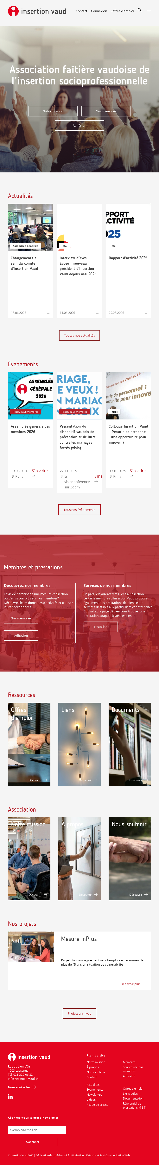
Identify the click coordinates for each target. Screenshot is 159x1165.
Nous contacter (19, 1087)
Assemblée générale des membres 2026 (30, 429)
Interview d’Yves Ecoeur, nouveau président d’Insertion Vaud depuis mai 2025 (78, 266)
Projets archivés (79, 1013)
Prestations (100, 627)
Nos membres (106, 111)
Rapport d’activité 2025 (128, 258)
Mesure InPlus (79, 939)
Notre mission (53, 111)
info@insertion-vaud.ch (23, 1079)
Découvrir (35, 780)
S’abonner (32, 1142)
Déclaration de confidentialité (52, 1155)
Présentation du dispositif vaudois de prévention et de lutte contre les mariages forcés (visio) (78, 437)
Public (114, 411)
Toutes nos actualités (79, 335)
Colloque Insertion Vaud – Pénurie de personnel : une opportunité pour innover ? (128, 434)
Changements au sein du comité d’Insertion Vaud (25, 263)
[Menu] (149, 10)
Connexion (99, 11)
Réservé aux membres (25, 411)
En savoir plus (130, 984)
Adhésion (79, 125)
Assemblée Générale (25, 246)
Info (64, 246)
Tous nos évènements (79, 510)
